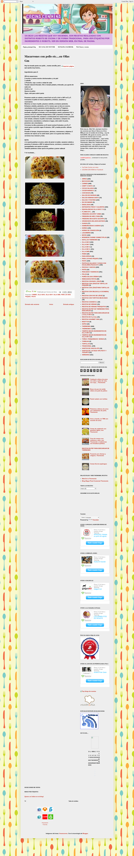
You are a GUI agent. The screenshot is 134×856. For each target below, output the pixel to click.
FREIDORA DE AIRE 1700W (91, 216)
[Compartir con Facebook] (69, 292)
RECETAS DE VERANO (89, 304)
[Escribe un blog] (65, 292)
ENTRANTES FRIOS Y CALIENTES (93, 207)
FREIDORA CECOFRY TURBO (91, 214)
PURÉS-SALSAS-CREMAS (90, 276)
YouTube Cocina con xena (90, 167)
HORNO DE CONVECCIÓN (90, 230)
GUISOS (84, 223)
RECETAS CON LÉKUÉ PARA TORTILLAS (95, 287)
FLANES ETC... (87, 211)
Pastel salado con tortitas (98, 399)
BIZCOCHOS (86, 181)
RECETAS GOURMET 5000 (90, 319)
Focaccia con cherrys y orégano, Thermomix (98, 454)
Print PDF (32, 291)
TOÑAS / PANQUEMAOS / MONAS (93, 339)
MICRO (84, 235)
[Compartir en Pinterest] (71, 292)
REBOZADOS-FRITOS (89, 279)
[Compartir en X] (67, 292)
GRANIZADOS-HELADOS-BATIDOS (93, 221)
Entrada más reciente (32, 304)
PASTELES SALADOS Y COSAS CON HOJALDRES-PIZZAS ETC (94, 264)
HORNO (84, 228)
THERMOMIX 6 (87, 328)
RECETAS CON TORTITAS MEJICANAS (95, 298)
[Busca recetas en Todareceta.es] (88, 691)
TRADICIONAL (87, 346)
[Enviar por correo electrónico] (63, 292)
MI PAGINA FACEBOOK (65, 47)
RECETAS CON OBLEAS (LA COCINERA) (95, 291)
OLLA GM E (41, 294)
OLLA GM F (49, 294)
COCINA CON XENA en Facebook (92, 169)
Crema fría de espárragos (98, 464)
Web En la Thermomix (89, 478)
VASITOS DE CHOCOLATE (90, 348)
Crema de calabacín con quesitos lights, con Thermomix (98, 430)
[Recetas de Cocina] (87, 706)
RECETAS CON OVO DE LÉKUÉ (92, 295)
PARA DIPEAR (86, 256)
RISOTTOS (85, 321)
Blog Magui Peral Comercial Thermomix (95, 481)
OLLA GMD (57, 294)
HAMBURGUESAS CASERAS (91, 225)
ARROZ (84, 179)
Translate (96, 520)
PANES (84, 254)
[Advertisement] (96, 65)
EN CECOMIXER (87, 202)
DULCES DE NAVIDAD (89, 195)
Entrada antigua (68, 304)
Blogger (85, 833)
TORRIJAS (85, 341)
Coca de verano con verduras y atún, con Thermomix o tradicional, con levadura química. (98, 441)
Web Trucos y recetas (82, 47)
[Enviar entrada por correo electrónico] (59, 292)
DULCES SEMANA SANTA (90, 197)
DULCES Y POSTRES (89, 200)
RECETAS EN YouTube (89, 317)
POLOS (84, 274)
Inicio (51, 304)
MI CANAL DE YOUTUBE (47, 47)
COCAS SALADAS (88, 188)
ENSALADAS (86, 204)
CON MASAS (86, 193)
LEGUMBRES (86, 233)
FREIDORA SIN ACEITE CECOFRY (93, 218)
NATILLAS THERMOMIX (90, 240)
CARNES (34, 294)
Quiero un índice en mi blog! (34, 796)
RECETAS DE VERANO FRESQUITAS (94, 306)
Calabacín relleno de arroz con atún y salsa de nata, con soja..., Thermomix (99, 380)
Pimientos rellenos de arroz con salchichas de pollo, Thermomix (99, 410)
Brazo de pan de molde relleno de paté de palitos (98, 390)
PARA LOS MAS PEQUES (90, 258)
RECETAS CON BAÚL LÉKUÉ (91, 281)
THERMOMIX (86, 326)
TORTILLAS (86, 344)
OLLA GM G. (86, 249)
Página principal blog (29, 47)
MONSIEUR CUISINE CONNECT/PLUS (94, 237)
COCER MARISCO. (88, 190)
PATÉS (84, 269)
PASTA (33, 296)
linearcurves (63, 833)
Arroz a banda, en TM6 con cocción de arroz (99, 419)
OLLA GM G (86, 247)
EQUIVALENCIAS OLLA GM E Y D (93, 209)
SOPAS (84, 324)
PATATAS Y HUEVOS (88, 267)
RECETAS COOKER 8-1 (89, 302)
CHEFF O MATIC (87, 186)
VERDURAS (86, 355)
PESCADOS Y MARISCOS (90, 272)
